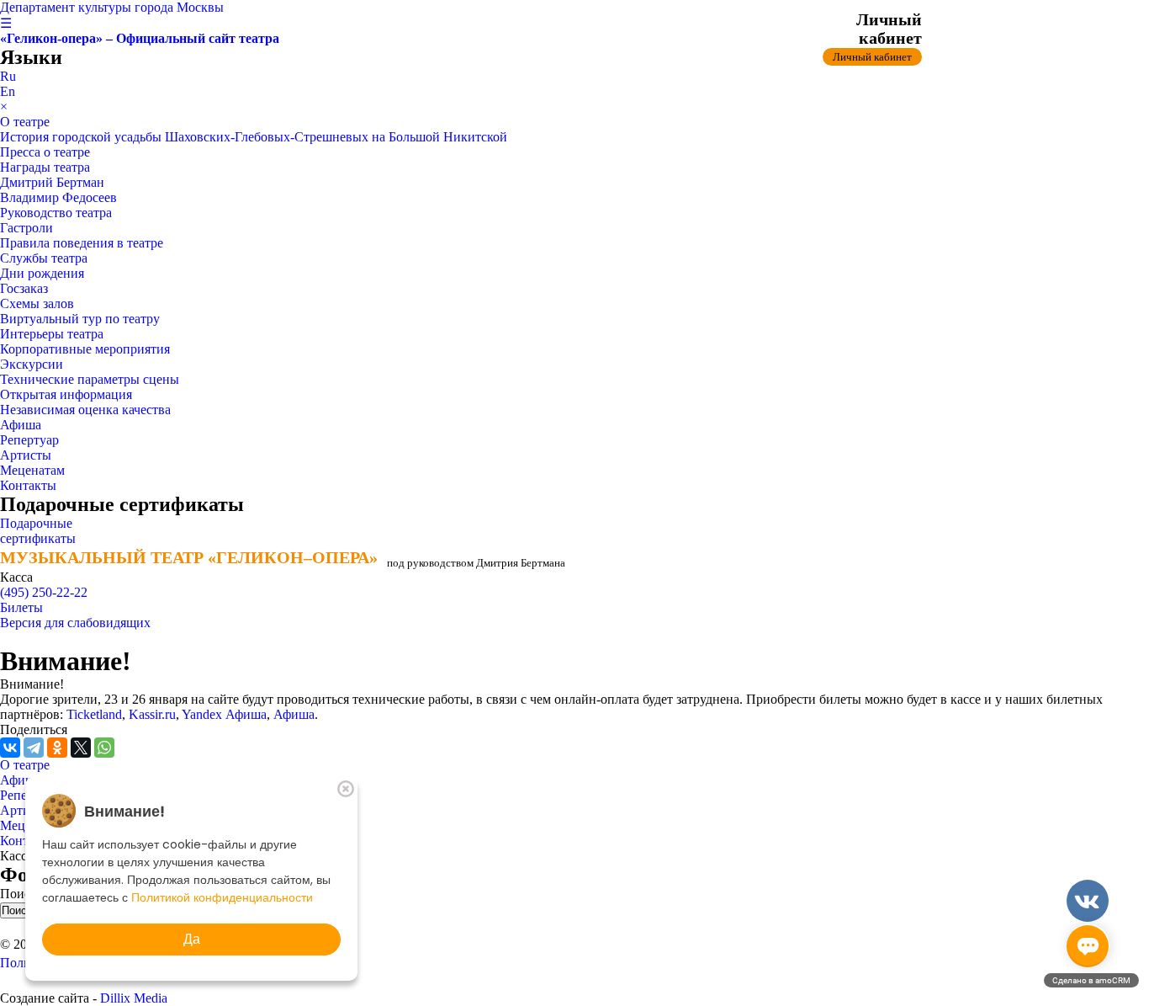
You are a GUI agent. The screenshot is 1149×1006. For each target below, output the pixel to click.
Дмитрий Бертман (52, 182)
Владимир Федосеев (58, 197)
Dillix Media (133, 998)
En (7, 91)
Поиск (20, 893)
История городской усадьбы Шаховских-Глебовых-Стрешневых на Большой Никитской (253, 137)
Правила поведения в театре (81, 243)
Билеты (21, 607)
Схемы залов (37, 303)
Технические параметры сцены (89, 379)
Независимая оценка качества (85, 409)
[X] (81, 747)
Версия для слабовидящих (75, 622)
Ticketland (94, 714)
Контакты (28, 485)
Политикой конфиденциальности (222, 897)
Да (191, 939)
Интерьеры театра (51, 334)
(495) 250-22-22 (43, 592)
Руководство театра (56, 212)
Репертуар (29, 440)
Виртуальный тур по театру (80, 318)
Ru (8, 76)
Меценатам (32, 470)
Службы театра (43, 258)
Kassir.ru (152, 714)
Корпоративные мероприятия (85, 349)
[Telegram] (34, 747)
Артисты (25, 455)
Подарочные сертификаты (38, 531)
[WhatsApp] (104, 747)
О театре (25, 121)
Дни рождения (42, 273)
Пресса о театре (45, 152)
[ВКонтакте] (10, 747)
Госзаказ (24, 288)
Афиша (20, 425)
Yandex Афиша (224, 714)
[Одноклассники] (57, 747)
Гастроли (26, 228)
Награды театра (45, 167)
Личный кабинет (872, 57)
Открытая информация (66, 394)
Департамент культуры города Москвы (112, 7)
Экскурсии (31, 364)
